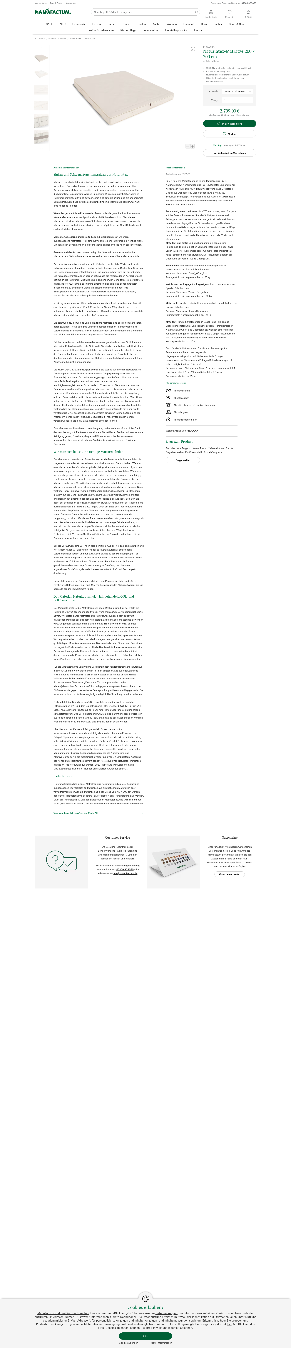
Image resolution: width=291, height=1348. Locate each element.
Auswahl (213, 91)
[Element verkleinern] (188, 146)
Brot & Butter (56, 3)
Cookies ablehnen (128, 1342)
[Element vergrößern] (192, 146)
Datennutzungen (166, 1313)
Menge (214, 100)
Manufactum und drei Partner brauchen (63, 1313)
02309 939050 (125, 869)
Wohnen (52, 38)
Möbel (63, 38)
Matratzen (90, 38)
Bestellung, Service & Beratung (233, 3)
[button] (193, 48)
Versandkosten (243, 115)
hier (229, 1324)
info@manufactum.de (125, 873)
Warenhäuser (41, 3)
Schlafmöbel (75, 38)
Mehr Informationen (161, 1342)
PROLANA (192, 430)
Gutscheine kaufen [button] (229, 874)
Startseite (40, 38)
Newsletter (70, 3)
